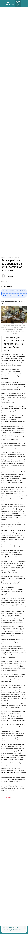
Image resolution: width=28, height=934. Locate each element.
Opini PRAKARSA (9, 257)
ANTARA (8, 798)
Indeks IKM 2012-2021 (18, 3)
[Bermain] (3, 296)
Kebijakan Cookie (7, 930)
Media (2, 257)
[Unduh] (13, 296)
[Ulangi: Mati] (10, 296)
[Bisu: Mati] (18, 296)
